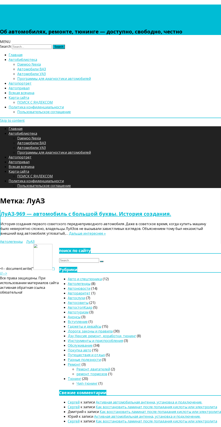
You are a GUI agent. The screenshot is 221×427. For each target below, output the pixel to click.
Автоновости (79, 288)
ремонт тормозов (91, 374)
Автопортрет (20, 83)
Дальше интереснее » (87, 233)
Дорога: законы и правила (90, 331)
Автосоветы (78, 302)
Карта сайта (19, 97)
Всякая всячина (21, 92)
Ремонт (74, 364)
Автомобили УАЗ (31, 73)
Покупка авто (79, 350)
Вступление (78, 321)
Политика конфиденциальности (36, 107)
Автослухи (76, 298)
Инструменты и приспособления (95, 340)
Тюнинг (74, 378)
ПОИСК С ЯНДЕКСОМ (35, 102)
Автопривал (19, 88)
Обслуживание (80, 345)
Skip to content (12, 120)
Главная (15, 54)
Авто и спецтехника (85, 279)
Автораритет (79, 293)
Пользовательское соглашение (44, 111)
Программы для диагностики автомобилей (54, 78)
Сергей (74, 402)
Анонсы (74, 317)
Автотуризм (78, 312)
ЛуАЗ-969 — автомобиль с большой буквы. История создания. (85, 213)
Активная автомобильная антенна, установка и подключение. (149, 402)
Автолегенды (11, 241)
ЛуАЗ (30, 241)
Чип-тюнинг (87, 383)
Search (5, 46)
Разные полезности (84, 359)
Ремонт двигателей (93, 369)
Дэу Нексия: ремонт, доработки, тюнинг (102, 336)
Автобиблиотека (23, 59)
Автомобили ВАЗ (31, 69)
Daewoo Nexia (29, 64)
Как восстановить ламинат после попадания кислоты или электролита (156, 407)
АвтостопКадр (80, 307)
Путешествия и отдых (86, 355)
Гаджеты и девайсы (84, 326)
